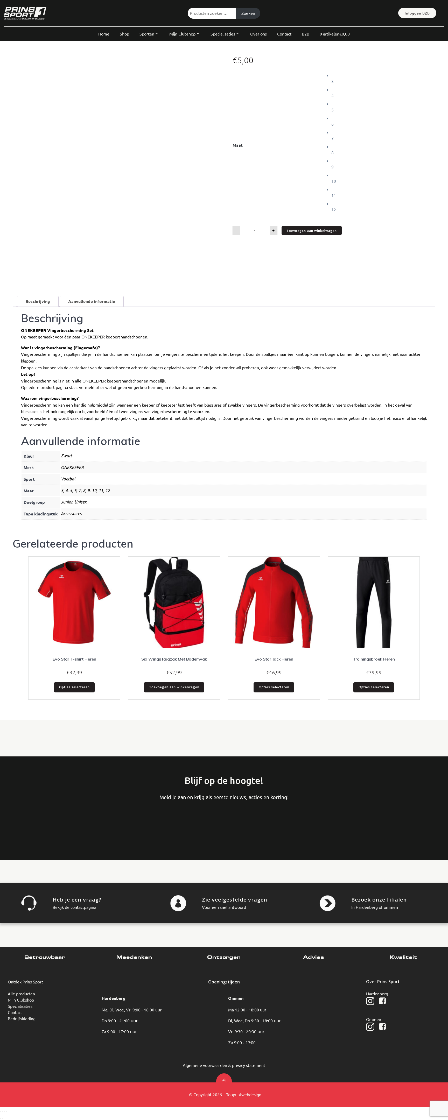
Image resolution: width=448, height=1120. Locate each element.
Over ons (258, 33)
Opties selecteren (74, 687)
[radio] (383, 78)
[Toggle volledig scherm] (2, 1111)
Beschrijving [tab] (37, 301)
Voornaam (24, 822)
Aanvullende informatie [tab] (91, 301)
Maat (238, 145)
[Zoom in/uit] (0, 1111)
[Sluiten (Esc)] (6, 1111)
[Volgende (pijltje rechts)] (2, 1118)
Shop (124, 33)
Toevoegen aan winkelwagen (311, 231)
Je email (103, 822)
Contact (284, 33)
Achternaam (64, 822)
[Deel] (4, 1111)
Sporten (146, 33)
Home (103, 33)
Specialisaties (223, 33)
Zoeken (248, 13)
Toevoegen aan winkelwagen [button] (174, 687)
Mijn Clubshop (182, 33)
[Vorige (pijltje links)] (0, 1118)
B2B (305, 33)
